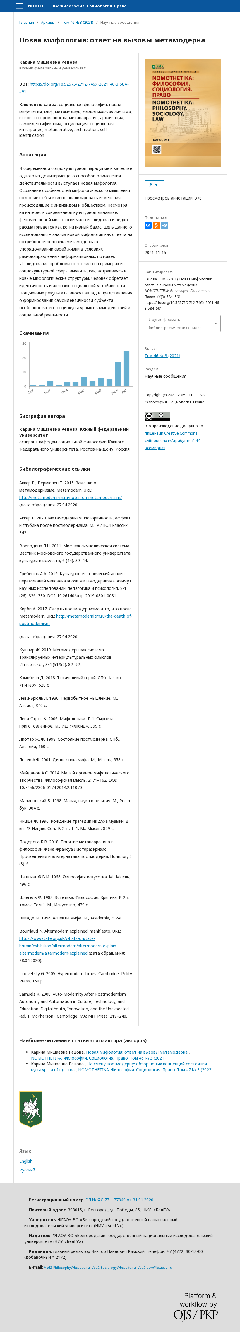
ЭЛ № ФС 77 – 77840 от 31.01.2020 (119, 1199)
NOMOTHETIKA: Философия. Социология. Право (77, 5)
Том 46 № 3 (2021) (77, 22)
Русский (27, 1170)
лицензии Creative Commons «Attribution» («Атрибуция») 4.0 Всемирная (172, 440)
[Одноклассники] (156, 225)
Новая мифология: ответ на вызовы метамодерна (137, 1052)
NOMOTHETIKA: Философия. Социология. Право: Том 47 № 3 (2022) (145, 1069)
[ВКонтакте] (148, 225)
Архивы (48, 22)
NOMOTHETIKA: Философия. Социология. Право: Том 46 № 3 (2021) (98, 1058)
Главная (26, 22)
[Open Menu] (19, 6)
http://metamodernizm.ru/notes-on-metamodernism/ (70, 497)
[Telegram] (164, 225)
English (25, 1161)
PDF (156, 185)
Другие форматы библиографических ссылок (175, 323)
